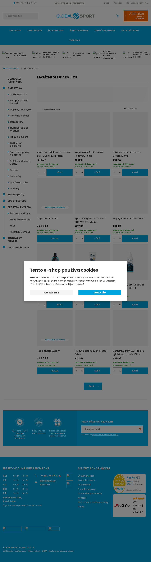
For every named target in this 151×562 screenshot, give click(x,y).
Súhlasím (100, 292)
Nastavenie (51, 292)
